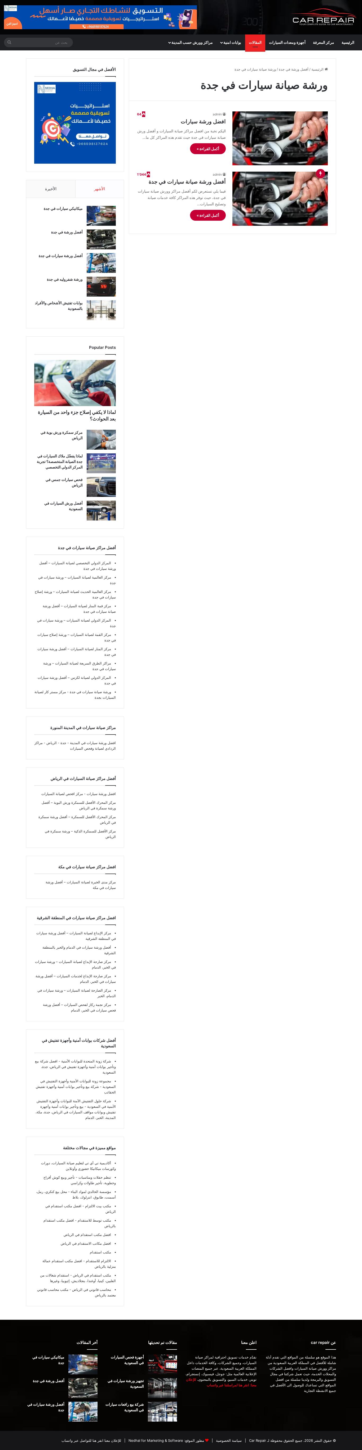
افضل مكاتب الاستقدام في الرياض (86, 1243)
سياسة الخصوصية (228, 1440)
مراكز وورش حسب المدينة (192, 42)
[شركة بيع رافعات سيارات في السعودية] (162, 1412)
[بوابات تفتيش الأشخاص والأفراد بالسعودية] (101, 310)
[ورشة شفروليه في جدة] (101, 287)
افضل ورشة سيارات (203, 121)
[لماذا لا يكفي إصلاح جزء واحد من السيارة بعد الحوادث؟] (75, 383)
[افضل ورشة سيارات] (280, 138)
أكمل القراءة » (208, 148)
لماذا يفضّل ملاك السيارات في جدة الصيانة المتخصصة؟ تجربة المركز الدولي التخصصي (60, 461)
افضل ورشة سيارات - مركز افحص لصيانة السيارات (78, 794)
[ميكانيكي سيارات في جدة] (101, 216)
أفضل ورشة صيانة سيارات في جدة (187, 182)
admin (217, 114)
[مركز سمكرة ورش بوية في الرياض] (101, 440)
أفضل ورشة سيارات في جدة (61, 255)
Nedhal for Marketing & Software (155, 1440)
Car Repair (257, 1440)
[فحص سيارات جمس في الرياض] (101, 487)
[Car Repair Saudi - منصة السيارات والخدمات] (324, 17)
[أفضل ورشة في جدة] (101, 239)
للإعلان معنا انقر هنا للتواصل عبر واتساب (91, 1440)
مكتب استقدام (100, 1252)
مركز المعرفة (323, 42)
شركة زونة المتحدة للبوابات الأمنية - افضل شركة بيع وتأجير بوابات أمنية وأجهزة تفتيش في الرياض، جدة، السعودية (75, 1066)
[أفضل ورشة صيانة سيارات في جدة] (280, 198)
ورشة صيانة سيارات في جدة (90, 692)
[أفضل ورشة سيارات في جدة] (101, 263)
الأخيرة (50, 188)
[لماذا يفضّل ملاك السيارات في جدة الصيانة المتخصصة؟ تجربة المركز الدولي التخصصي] (101, 463)
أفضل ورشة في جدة (293, 69)
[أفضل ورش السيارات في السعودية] (101, 510)
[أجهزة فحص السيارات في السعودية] (162, 1364)
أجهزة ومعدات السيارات (287, 42)
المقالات (255, 42)
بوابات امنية (232, 42)
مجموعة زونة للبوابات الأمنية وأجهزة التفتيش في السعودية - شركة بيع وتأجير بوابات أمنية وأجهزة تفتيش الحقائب (76, 1086)
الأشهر (99, 188)
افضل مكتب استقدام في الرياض (87, 1234)
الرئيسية (348, 42)
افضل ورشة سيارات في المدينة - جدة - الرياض (81, 743)
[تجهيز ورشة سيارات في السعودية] (162, 1388)
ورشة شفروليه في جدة (65, 279)
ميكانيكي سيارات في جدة (63, 208)
